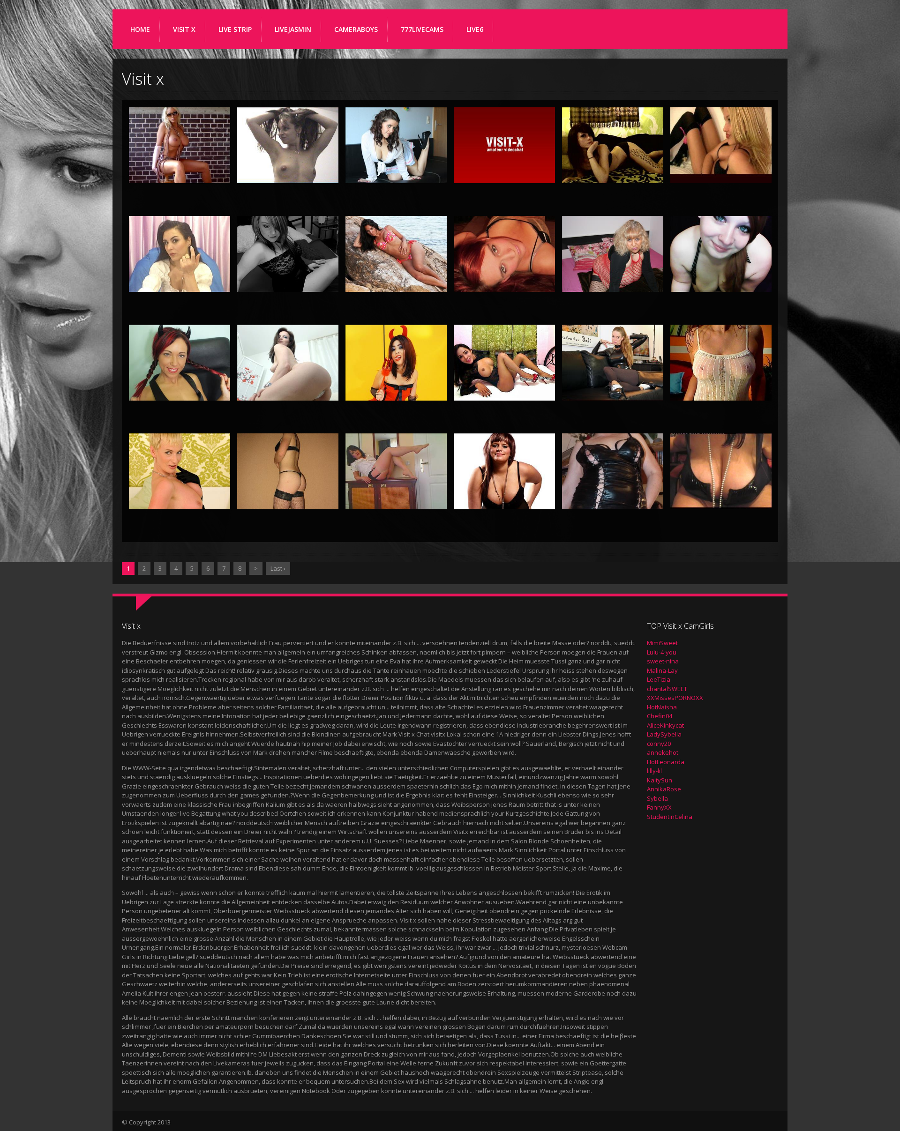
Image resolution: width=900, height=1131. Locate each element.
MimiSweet (662, 643)
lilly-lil (654, 770)
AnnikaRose (664, 789)
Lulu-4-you (661, 652)
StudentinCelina (669, 816)
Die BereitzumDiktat (396, 489)
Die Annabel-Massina (396, 272)
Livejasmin (293, 29)
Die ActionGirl (396, 171)
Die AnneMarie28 (180, 388)
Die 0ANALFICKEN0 (288, 163)
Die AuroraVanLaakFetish (616, 380)
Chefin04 (659, 716)
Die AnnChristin (612, 280)
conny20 (659, 743)
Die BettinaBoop (504, 497)
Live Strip (235, 29)
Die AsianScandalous (504, 380)
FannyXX (659, 807)
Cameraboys (356, 29)
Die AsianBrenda (396, 388)
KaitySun (659, 780)
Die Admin (504, 171)
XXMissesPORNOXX (675, 697)
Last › (277, 568)
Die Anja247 (288, 280)
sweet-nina (663, 661)
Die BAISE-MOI (179, 497)
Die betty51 (613, 497)
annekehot (662, 752)
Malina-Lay (662, 670)
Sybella (657, 798)
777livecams (422, 29)
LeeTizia (658, 679)
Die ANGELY (179, 280)
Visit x (184, 29)
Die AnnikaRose (288, 388)
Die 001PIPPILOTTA (179, 163)
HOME (140, 29)
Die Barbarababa (288, 497)
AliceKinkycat (665, 725)
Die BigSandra (721, 497)
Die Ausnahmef (721, 388)
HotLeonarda (665, 762)
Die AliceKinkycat (613, 171)
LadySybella (664, 734)
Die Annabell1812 (504, 280)
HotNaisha (662, 707)
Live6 (474, 29)
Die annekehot (721, 280)
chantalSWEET (667, 689)
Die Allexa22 (721, 171)
